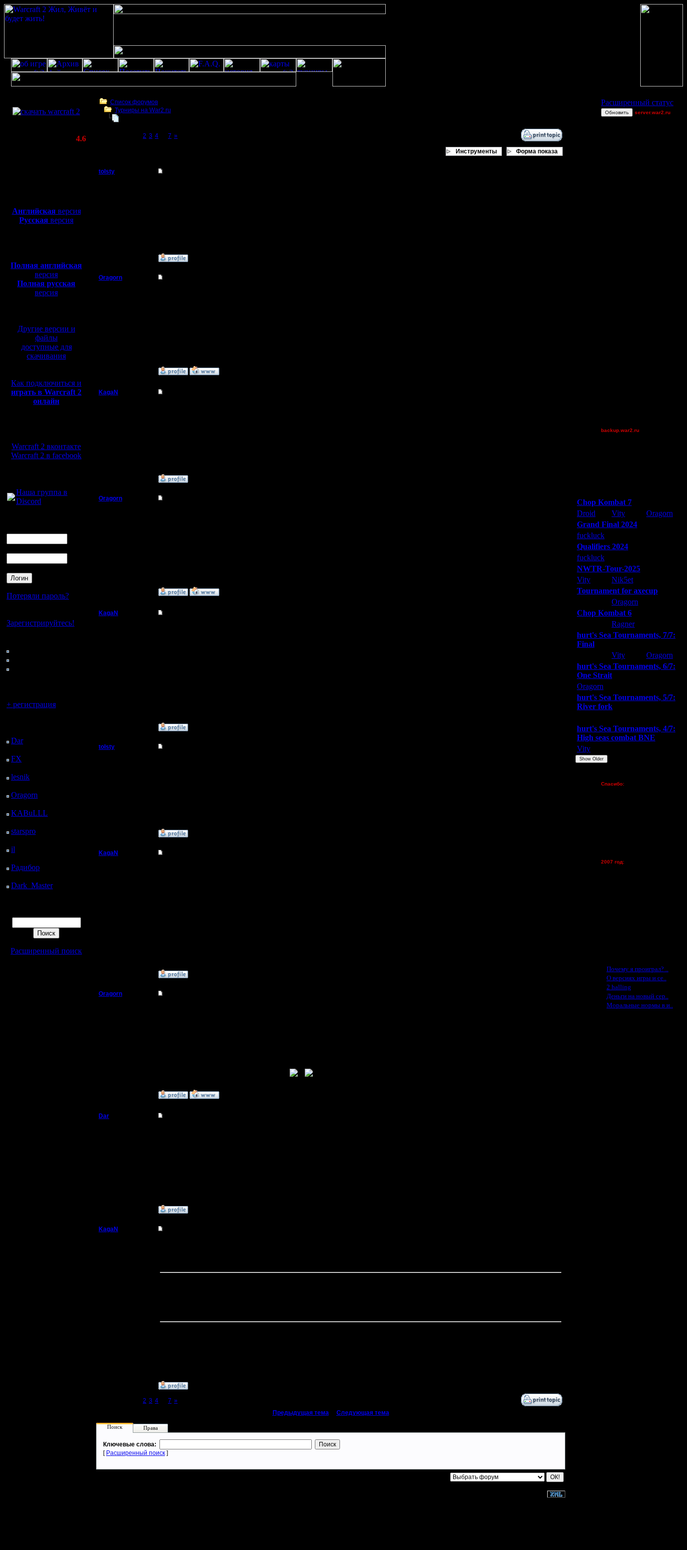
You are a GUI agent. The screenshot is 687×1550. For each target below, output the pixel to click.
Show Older (591, 758)
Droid (586, 513)
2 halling (619, 987)
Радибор (25, 867)
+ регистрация (31, 704)
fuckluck (591, 535)
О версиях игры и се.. (636, 978)
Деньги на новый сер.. (637, 996)
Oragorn (24, 795)
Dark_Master (32, 885)
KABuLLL (29, 813)
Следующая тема (362, 1412)
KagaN (108, 392)
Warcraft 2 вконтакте (46, 446)
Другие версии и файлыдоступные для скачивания (46, 342)
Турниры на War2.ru (143, 110)
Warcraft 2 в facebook (46, 455)
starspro (23, 831)
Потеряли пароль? (38, 595)
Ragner (623, 624)
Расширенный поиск (46, 950)
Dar (17, 740)
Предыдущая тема (301, 1412)
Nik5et (622, 579)
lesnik (20, 776)
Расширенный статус (637, 102)
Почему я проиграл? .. (637, 969)
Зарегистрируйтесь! (40, 623)
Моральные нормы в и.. (640, 1005)
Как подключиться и (46, 392)
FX (16, 758)
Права (150, 1428)
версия (46, 211)
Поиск (114, 1427)
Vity (618, 513)
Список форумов (134, 102)
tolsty (107, 171)
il (13, 849)
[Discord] (11, 498)
